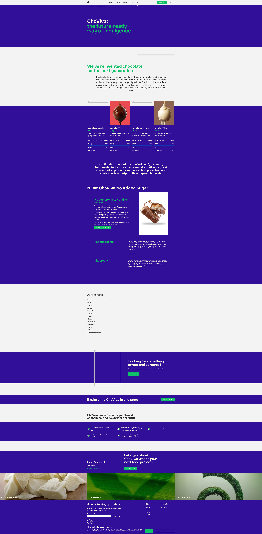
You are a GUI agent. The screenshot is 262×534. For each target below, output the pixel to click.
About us (148, 507)
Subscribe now (117, 516)
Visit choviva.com (168, 399)
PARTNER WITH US (131, 468)
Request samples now (102, 227)
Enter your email (91, 513)
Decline (160, 531)
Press (136, 2)
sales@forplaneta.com (93, 468)
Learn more (133, 374)
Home (88, 6)
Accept (149, 531)
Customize (170, 531)
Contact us (162, 2)
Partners (124, 2)
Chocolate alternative (100, 6)
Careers (131, 2)
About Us (111, 2)
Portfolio (118, 2)
